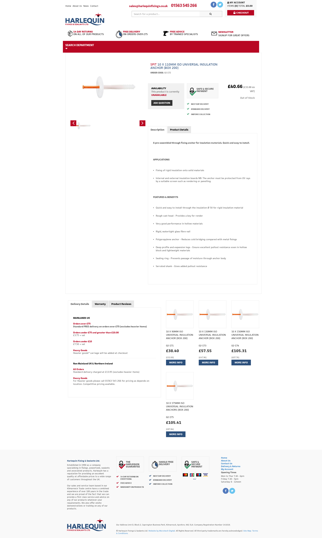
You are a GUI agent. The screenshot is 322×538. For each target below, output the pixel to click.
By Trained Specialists (184, 33)
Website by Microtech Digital (161, 530)
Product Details (179, 129)
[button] (73, 123)
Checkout (242, 12)
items (230, 5)
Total (241, 5)
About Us (77, 6)
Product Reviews (121, 304)
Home (68, 6)
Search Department (79, 45)
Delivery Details (80, 304)
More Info (175, 362)
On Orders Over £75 (135, 33)
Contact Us (226, 463)
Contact (94, 6)
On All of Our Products (88, 33)
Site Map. (247, 530)
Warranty (100, 304)
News (86, 6)
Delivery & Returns (230, 466)
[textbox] (166, 14)
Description (157, 129)
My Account (237, 2)
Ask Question (161, 102)
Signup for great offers (233, 33)
